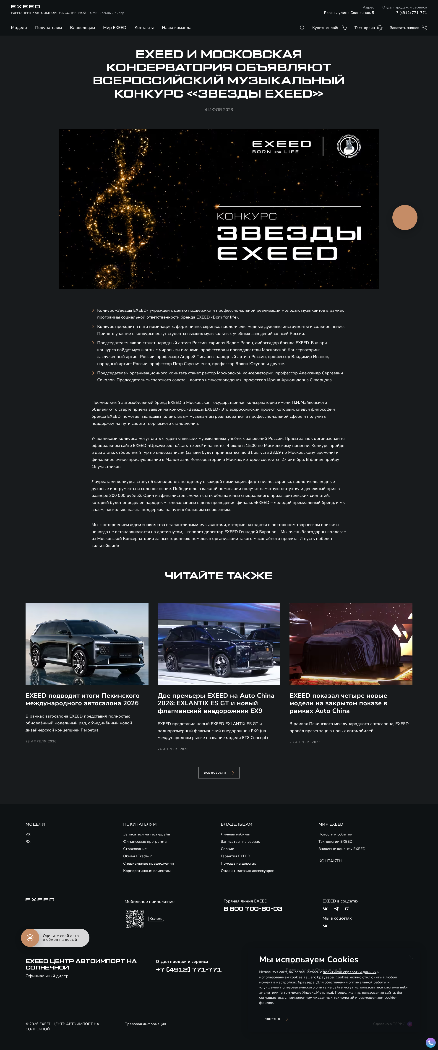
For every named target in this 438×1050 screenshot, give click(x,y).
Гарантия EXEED (235, 856)
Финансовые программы (145, 841)
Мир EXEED (114, 27)
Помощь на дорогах (238, 863)
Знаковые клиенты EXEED (341, 849)
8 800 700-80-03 (253, 909)
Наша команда (176, 27)
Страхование (135, 849)
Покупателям (48, 27)
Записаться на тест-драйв (146, 834)
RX (28, 841)
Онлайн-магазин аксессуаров (247, 871)
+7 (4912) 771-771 (410, 12)
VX (28, 834)
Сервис (227, 849)
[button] (410, 956)
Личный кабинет (236, 834)
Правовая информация (145, 1024)
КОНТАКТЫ (330, 861)
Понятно (272, 1019)
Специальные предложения (148, 863)
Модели (19, 27)
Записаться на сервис (240, 841)
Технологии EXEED (335, 841)
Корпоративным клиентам (147, 871)
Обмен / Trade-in (138, 856)
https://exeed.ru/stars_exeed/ (175, 445)
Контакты (144, 27)
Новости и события (335, 834)
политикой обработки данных (349, 972)
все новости (215, 773)
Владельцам (82, 27)
